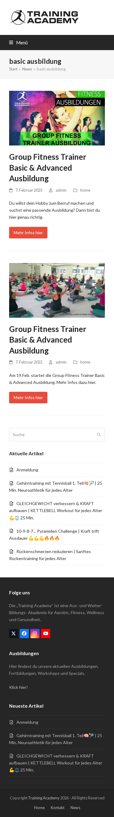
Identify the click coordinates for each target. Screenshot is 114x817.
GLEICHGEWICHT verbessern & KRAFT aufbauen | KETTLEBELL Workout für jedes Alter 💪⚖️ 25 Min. (55, 510)
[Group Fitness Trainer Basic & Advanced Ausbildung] (57, 117)
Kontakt (57, 807)
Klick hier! (18, 687)
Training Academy (44, 797)
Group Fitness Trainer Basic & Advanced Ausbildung (47, 167)
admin (61, 190)
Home (39, 807)
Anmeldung (27, 469)
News (75, 807)
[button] (18, 42)
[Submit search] (99, 435)
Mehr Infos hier (28, 232)
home (85, 190)
